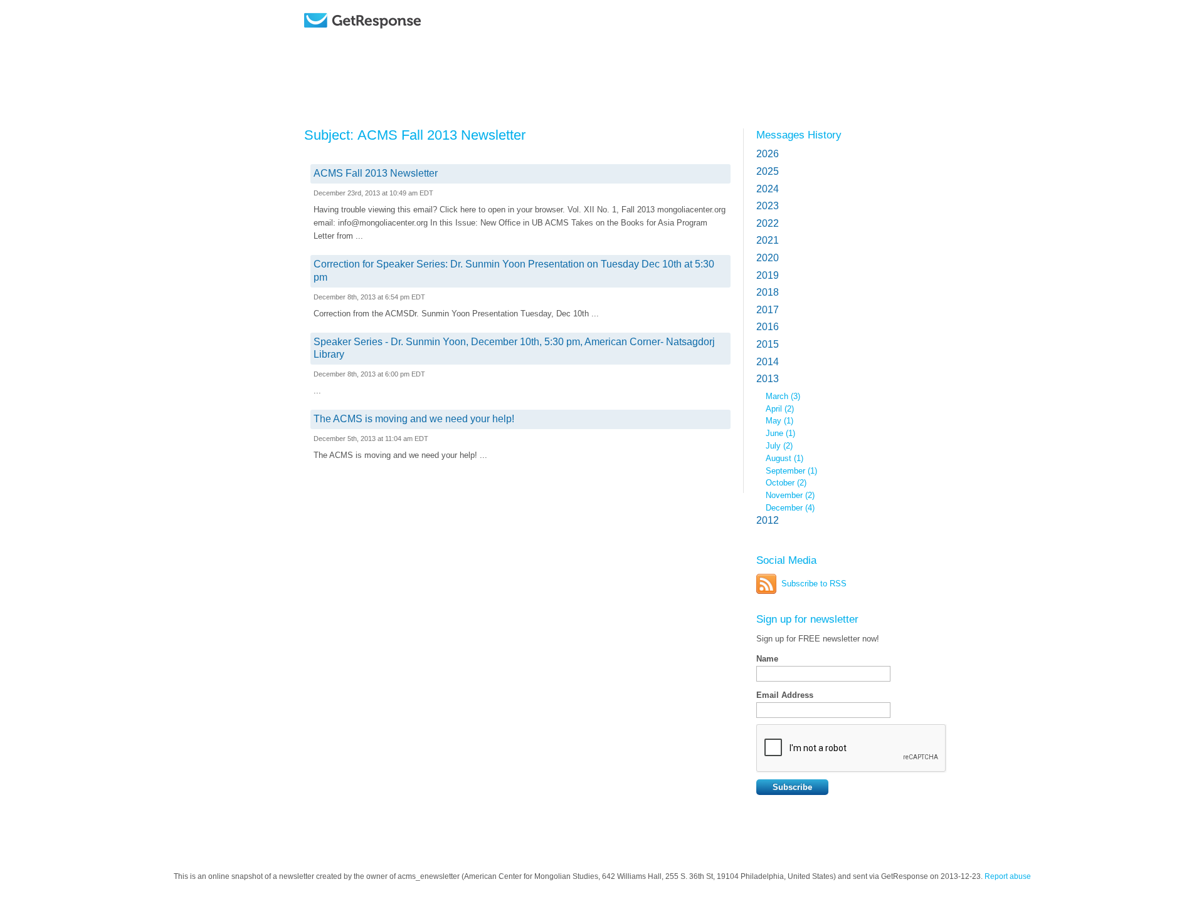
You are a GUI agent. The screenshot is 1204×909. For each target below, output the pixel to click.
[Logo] (394, 39)
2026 (767, 153)
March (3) (783, 396)
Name (767, 658)
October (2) (786, 482)
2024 (767, 189)
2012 (767, 520)
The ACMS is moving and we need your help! (414, 418)
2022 (767, 223)
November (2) (790, 495)
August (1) (784, 458)
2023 (767, 205)
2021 (767, 240)
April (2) (780, 408)
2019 (767, 275)
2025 (767, 171)
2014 (767, 361)
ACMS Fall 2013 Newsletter (376, 173)
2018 (767, 292)
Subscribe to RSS (814, 583)
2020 (767, 257)
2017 (767, 309)
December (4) (790, 507)
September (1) (791, 470)
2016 (767, 326)
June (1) (780, 433)
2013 (767, 378)
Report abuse (1008, 876)
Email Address (784, 695)
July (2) (779, 445)
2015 (767, 344)
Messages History (799, 134)
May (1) (779, 420)
